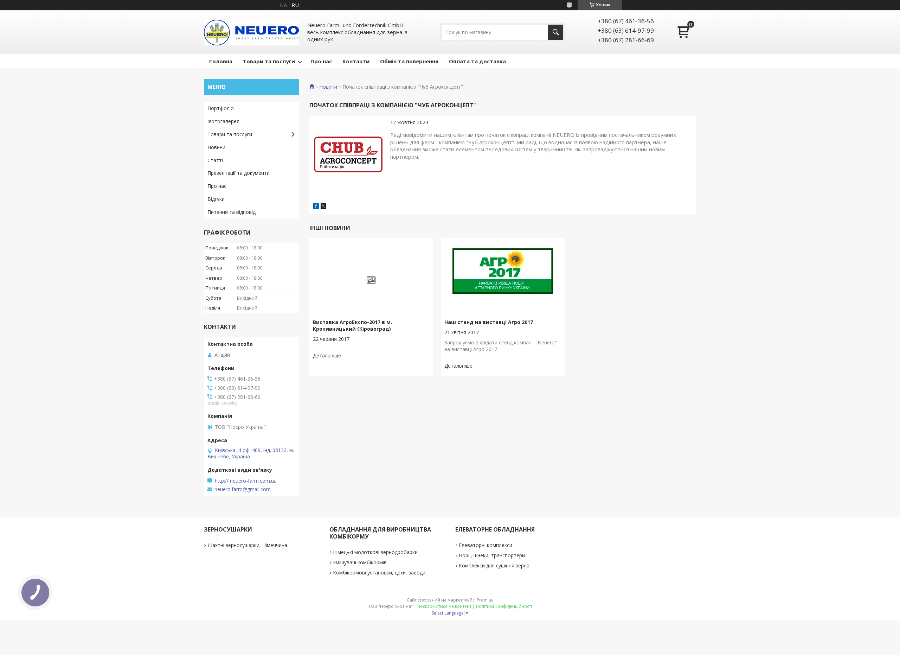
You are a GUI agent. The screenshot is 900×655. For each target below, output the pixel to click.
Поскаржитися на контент (444, 606)
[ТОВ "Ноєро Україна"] (251, 32)
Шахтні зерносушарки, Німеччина (247, 545)
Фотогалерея (223, 121)
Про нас (321, 61)
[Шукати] (555, 32)
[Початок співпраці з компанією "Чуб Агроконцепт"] (348, 154)
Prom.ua (485, 600)
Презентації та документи (238, 173)
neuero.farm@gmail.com (242, 489)
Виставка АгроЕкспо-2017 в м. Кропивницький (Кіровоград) (352, 325)
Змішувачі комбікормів (360, 562)
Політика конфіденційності (504, 606)
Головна (220, 61)
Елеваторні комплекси (485, 545)
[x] (323, 206)
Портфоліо (220, 108)
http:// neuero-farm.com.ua (246, 481)
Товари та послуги (269, 61)
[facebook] (316, 206)
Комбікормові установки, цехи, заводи (379, 572)
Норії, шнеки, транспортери (492, 555)
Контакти (355, 61)
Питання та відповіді (232, 212)
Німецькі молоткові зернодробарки (375, 552)
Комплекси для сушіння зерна (494, 565)
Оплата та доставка (477, 61)
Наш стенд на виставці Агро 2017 (488, 322)
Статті (215, 160)
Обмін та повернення (409, 61)
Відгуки (216, 199)
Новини (328, 87)
